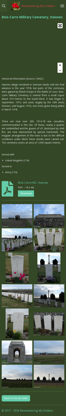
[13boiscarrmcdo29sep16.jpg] (17, 376)
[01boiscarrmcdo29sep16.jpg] (17, 215)
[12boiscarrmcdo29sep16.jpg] (49, 352)
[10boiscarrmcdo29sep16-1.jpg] (49, 324)
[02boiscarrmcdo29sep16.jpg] (49, 215)
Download (26, 193)
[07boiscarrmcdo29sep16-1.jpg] (17, 296)
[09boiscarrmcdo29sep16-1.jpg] (17, 324)
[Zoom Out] (60, 70)
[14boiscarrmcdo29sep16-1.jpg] (49, 376)
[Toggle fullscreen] (60, 25)
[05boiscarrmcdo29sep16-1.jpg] (17, 268)
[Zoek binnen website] (3, 6)
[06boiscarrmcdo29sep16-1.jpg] (49, 268)
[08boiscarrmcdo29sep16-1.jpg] (49, 296)
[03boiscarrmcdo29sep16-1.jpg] (17, 240)
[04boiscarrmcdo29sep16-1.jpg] (49, 240)
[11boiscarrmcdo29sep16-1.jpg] (17, 352)
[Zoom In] (60, 65)
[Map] (33, 47)
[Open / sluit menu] (62, 6)
